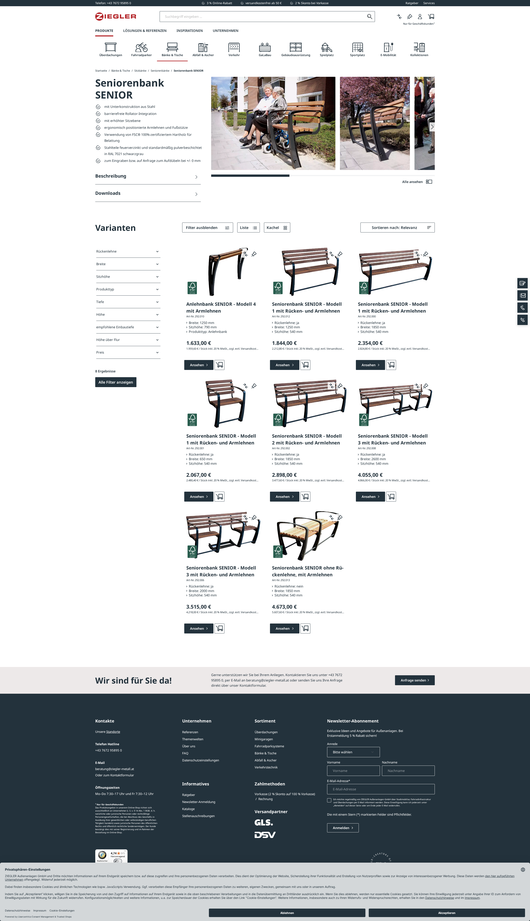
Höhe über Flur (108, 339)
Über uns (188, 746)
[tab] (110, 50)
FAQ (185, 753)
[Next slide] (432, 126)
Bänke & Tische (265, 753)
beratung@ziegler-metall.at (114, 769)
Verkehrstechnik (266, 767)
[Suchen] (370, 16)
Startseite (101, 70)
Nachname (389, 762)
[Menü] (125, 851)
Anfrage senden (413, 680)
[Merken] (410, 16)
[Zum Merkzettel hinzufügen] (254, 254)
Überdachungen (266, 732)
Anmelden (341, 828)
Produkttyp (105, 289)
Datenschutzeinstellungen (200, 760)
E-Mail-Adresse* (338, 781)
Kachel (273, 227)
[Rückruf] (522, 319)
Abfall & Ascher (266, 760)
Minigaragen (264, 739)
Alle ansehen (413, 181)
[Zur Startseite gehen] (115, 16)
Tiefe (100, 302)
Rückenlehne (106, 251)
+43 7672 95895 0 (108, 750)
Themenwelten (192, 739)
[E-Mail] (522, 295)
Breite (101, 264)
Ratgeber (188, 795)
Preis (100, 352)
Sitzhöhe (103, 276)
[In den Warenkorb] (219, 365)
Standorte (113, 732)
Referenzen (190, 732)
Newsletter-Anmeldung (198, 802)
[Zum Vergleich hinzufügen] (245, 254)
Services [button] (429, 3)
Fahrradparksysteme (269, 746)
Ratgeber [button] (412, 3)
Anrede (332, 744)
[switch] (118, 861)
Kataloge (188, 809)
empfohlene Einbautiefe (115, 327)
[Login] (420, 16)
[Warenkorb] (430, 16)
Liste (244, 227)
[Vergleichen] (399, 16)
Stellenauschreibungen (198, 816)
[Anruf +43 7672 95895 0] (522, 307)
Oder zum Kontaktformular (114, 775)
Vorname (333, 762)
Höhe (100, 314)
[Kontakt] (522, 283)
